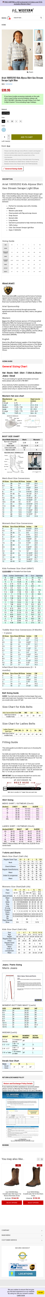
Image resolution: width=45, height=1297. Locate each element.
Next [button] (41, 1159)
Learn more (21, 1295)
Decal (12, 375)
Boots (10, 372)
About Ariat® (8, 283)
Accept (40, 1292)
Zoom (31, 72)
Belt (16, 372)
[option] (38, 35)
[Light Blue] (4, 130)
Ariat (8, 146)
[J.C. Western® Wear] (22, 10)
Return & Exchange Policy (13, 1077)
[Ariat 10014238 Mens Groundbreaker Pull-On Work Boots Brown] (33, 1176)
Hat (4, 372)
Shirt (22, 372)
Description (7, 179)
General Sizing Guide (13, 169)
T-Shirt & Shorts (33, 372)
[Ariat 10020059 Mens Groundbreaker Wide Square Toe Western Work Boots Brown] (12, 1176)
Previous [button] (38, 1159)
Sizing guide (7, 361)
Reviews (5, 1145)
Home (4, 25)
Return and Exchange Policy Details (18, 1084)
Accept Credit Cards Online (22, 1260)
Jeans (5, 375)
